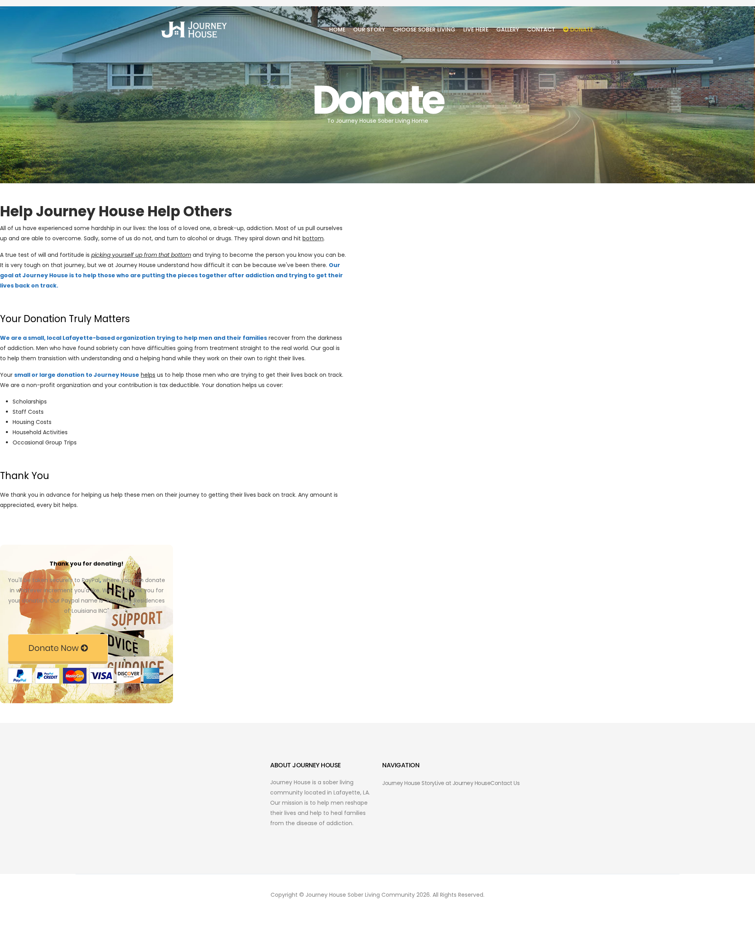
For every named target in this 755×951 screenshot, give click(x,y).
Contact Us (504, 783)
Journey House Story (408, 783)
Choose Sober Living (424, 29)
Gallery (507, 29)
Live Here (475, 29)
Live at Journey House (463, 783)
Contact (541, 29)
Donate (581, 29)
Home (337, 29)
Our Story (369, 29)
